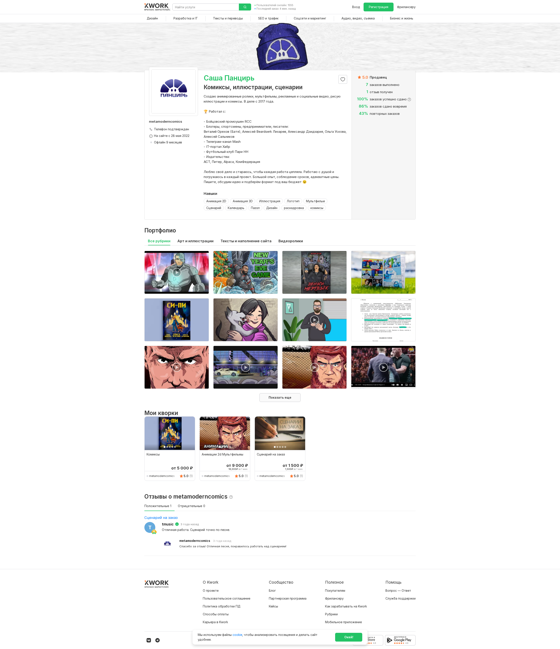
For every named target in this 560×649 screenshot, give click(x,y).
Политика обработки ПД (221, 606)
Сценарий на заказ (161, 517)
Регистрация (378, 7)
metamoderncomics (162, 476)
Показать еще (280, 397)
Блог (272, 590)
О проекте (211, 590)
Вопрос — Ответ (398, 590)
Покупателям (335, 590)
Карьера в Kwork (215, 622)
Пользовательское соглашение (226, 598)
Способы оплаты (216, 614)
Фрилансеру (406, 7)
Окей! (348, 637)
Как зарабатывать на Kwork (346, 606)
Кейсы (273, 606)
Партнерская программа (287, 598)
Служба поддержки (400, 598)
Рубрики (331, 614)
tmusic (168, 524)
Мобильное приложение (343, 622)
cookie (237, 635)
